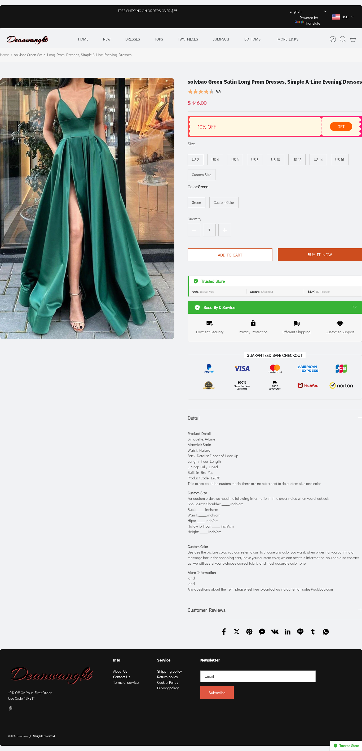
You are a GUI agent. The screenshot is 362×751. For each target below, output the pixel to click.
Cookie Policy (167, 682)
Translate (312, 23)
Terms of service (126, 682)
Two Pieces (188, 39)
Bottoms (252, 39)
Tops (159, 39)
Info (116, 660)
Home (83, 39)
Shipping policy (169, 671)
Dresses (132, 39)
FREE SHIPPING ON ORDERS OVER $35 (147, 10)
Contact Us (121, 676)
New (107, 39)
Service (163, 660)
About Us (120, 671)
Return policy (167, 676)
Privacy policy (168, 687)
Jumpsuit (221, 39)
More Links (287, 39)
